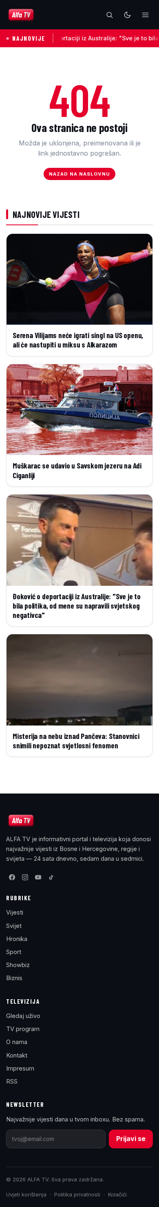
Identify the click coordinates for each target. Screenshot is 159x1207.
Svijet (14, 925)
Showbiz (18, 964)
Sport (13, 951)
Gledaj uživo (23, 1015)
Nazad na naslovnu (79, 174)
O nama (16, 1041)
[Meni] (145, 14)
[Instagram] (25, 877)
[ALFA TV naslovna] (21, 14)
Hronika (16, 938)
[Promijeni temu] (127, 14)
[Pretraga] (109, 14)
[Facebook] (12, 877)
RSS (12, 1081)
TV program (23, 1028)
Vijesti (14, 912)
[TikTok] (51, 877)
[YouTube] (38, 877)
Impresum (20, 1068)
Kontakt (16, 1055)
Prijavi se (131, 1138)
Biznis (14, 977)
